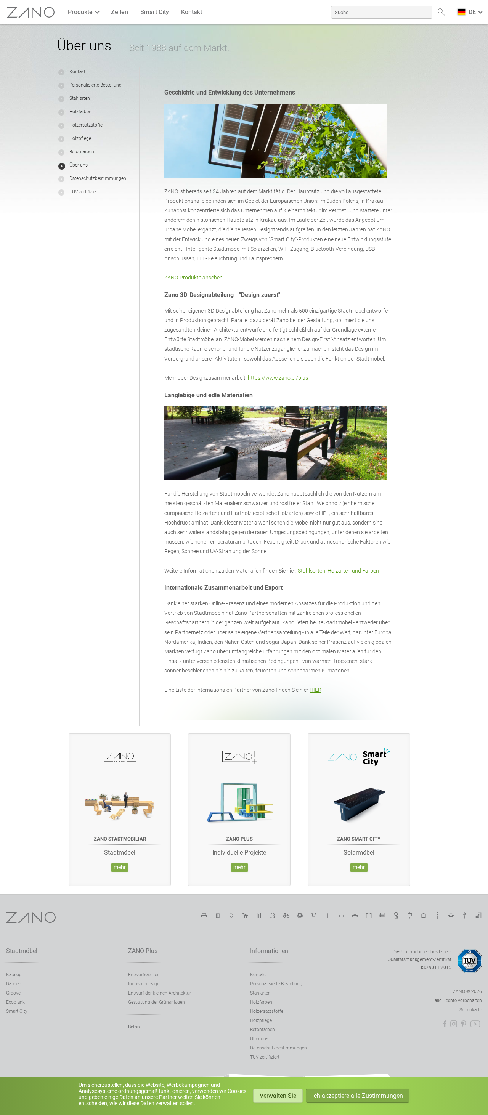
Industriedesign (144, 984)
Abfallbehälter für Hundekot (245, 915)
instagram (453, 1023)
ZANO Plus (142, 951)
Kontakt (191, 12)
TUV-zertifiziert (84, 191)
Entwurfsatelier (143, 974)
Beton (134, 1027)
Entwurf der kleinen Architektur (159, 993)
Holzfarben (80, 111)
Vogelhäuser (423, 915)
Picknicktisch (355, 915)
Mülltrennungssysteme (231, 915)
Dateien (13, 984)
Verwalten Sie (278, 1095)
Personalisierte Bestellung (95, 85)
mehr (120, 867)
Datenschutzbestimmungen (97, 178)
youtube (475, 1023)
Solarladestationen (300, 915)
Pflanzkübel (313, 915)
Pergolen (368, 915)
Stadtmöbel (21, 951)
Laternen (437, 915)
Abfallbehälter (217, 915)
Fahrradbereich (286, 915)
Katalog (14, 974)
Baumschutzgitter (396, 915)
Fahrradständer (272, 915)
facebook (444, 1023)
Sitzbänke (204, 915)
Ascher (327, 915)
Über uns (78, 165)
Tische (341, 915)
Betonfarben (81, 151)
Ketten (451, 915)
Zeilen (119, 12)
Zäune (382, 915)
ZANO (31, 12)
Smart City (154, 12)
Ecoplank (15, 1002)
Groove (13, 993)
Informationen (269, 951)
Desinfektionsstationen (478, 915)
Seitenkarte (470, 1009)
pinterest (463, 1023)
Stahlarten (79, 98)
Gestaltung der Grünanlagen (156, 1002)
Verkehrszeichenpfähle (464, 915)
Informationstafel (409, 915)
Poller (258, 915)
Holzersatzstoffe (86, 125)
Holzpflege (80, 138)
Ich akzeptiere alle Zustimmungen (357, 1095)
